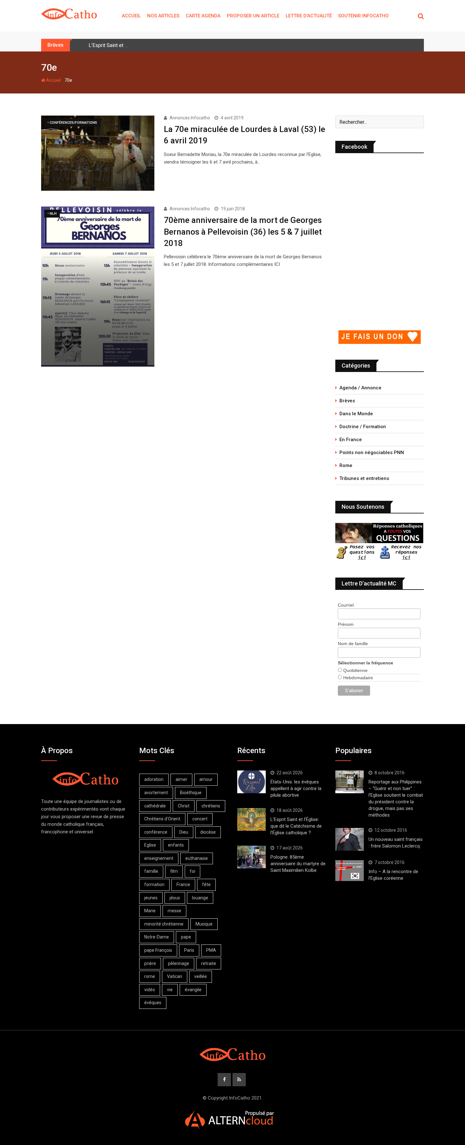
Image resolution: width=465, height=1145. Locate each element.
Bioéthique (191, 792)
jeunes (151, 897)
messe (174, 910)
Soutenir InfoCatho (363, 16)
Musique (204, 923)
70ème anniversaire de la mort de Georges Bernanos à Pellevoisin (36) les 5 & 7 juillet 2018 (243, 231)
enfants (176, 845)
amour (206, 779)
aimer (181, 779)
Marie (150, 910)
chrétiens (211, 805)
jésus (175, 897)
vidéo (149, 989)
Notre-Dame (156, 936)
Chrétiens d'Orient (162, 818)
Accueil (131, 16)
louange (200, 897)
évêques (152, 1002)
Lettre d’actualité (309, 16)
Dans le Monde (356, 414)
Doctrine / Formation (362, 426)
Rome (345, 465)
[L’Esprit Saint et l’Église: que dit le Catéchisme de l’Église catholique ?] (251, 819)
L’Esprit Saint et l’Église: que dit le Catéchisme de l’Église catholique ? (296, 826)
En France (350, 439)
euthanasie (196, 858)
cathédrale (155, 805)
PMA (211, 950)
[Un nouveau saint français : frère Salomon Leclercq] (349, 839)
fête (206, 884)
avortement (156, 792)
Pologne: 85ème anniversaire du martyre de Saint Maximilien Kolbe (298, 863)
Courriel (346, 605)
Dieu (183, 832)
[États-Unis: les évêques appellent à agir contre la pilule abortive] (251, 781)
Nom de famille (353, 643)
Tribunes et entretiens (364, 478)
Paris (189, 950)
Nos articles (163, 16)
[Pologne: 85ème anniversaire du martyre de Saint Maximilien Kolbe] (251, 857)
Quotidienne (355, 670)
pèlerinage (178, 963)
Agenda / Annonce (360, 388)
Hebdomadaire (357, 677)
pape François (158, 950)
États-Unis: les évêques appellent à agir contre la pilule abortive (295, 788)
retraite (208, 963)
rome (149, 976)
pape (186, 936)
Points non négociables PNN (371, 452)
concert (200, 818)
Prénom (346, 624)
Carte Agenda (203, 16)
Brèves (347, 401)
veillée (200, 976)
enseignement (158, 858)
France (183, 884)
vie (170, 989)
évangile (193, 989)
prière (150, 963)
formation (154, 884)
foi (192, 871)
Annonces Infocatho (190, 117)
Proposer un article (253, 16)
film (174, 871)
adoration (154, 779)
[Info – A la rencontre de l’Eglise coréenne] (349, 870)
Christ (183, 805)
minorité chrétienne (163, 923)
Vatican (174, 976)
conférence (155, 832)
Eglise (150, 845)
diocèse (208, 832)
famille (151, 871)
